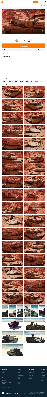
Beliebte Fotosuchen (19, 380)
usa (31, 81)
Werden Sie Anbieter (31, 377)
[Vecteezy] (2, 2)
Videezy (3, 375)
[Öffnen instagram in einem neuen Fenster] (15, 392)
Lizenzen (18, 371)
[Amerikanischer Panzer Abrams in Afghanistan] (12, 92)
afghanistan (10, 81)
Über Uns (31, 375)
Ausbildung (4, 378)
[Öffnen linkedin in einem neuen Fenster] (17, 392)
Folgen (29, 41)
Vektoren (6, 1)
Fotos (11, 1)
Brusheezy (4, 371)
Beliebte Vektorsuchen (19, 377)
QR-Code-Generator (5, 387)
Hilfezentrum (31, 371)
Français (42, 378)
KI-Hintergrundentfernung (6, 385)
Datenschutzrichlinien (40, 392)
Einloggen (41, 1)
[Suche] (41, 5)
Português (42, 375)
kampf (27, 81)
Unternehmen (4, 376)
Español (41, 373)
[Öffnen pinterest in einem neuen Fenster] (18, 392)
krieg (16, 81)
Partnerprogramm (20, 375)
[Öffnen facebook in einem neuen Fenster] (13, 392)
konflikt (21, 81)
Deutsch (42, 376)
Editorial (22, 1)
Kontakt (30, 373)
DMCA (18, 373)
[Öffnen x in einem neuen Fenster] (22, 392)
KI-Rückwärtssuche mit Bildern (6, 382)
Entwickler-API (4, 380)
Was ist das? (12, 53)
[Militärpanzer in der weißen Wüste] (5, 310)
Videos (16, 1)
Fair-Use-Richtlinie (40, 393)
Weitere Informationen (7, 56)
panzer (4, 81)
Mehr (28, 1)
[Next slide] (42, 81)
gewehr (36, 81)
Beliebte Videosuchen (19, 383)
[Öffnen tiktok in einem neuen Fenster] (20, 392)
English (41, 371)
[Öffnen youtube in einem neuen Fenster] (24, 392)
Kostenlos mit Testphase (23, 45)
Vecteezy (3, 373)
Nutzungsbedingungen (32, 392)
